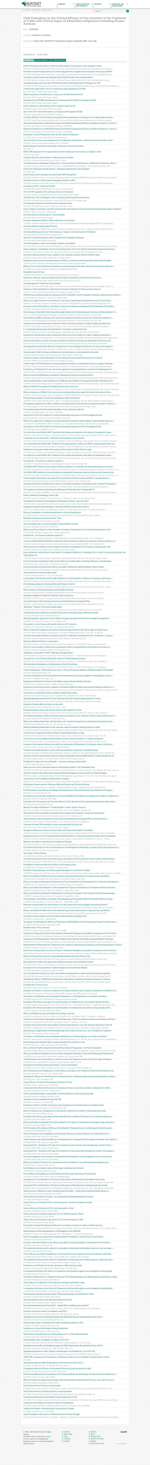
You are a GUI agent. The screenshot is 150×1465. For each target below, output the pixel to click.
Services (97, 4)
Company (61, 4)
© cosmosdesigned (121, 1443)
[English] (1, 1)
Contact (67, 1432)
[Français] (4, 1)
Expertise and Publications (118, 5)
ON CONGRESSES (57, 60)
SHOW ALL (28, 60)
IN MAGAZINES (41, 60)
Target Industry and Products (83, 5)
